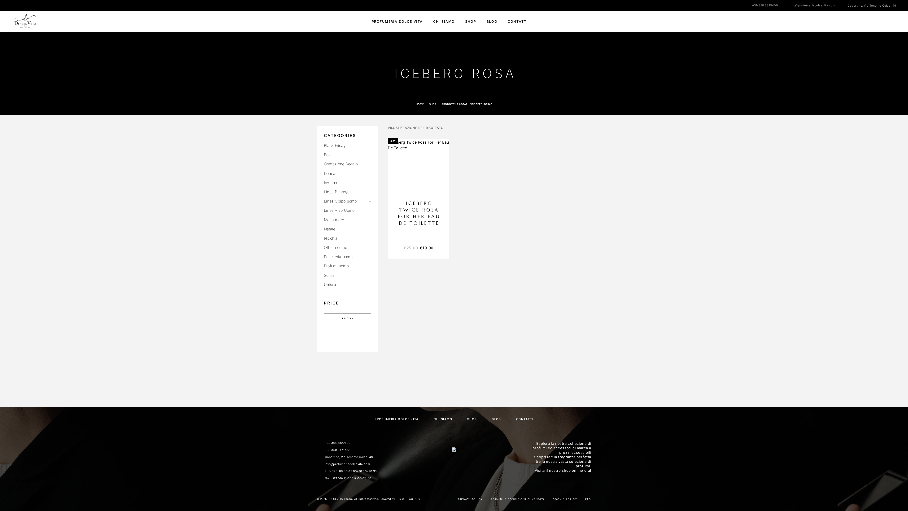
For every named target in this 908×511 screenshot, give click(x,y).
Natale (329, 229)
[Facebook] (13, 5)
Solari (329, 275)
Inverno (330, 182)
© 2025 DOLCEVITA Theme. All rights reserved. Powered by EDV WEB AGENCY (368, 499)
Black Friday (335, 145)
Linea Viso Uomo (339, 210)
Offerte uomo (335, 247)
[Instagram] (22, 5)
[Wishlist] (883, 21)
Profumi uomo (336, 266)
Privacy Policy (470, 499)
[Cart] (894, 21)
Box (327, 154)
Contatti (518, 21)
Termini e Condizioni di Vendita (518, 499)
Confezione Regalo (341, 164)
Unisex (330, 284)
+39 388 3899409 (765, 5)
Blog (492, 21)
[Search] (862, 21)
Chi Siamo (444, 21)
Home (420, 104)
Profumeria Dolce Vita (397, 21)
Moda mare (334, 219)
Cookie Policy (565, 499)
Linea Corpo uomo (340, 201)
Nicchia (331, 238)
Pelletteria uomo (338, 256)
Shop (470, 21)
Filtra (348, 318)
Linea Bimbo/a (336, 191)
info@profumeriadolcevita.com (812, 5)
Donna (329, 173)
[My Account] (873, 21)
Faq (588, 499)
